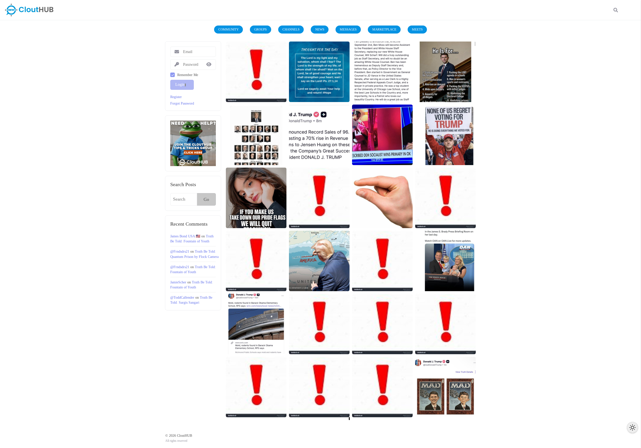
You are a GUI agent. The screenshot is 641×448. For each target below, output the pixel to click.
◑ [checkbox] (632, 427)
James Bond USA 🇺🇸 (185, 236)
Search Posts (183, 184)
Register (176, 97)
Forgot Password (182, 103)
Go (206, 199)
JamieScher (178, 282)
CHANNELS (290, 29)
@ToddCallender (182, 297)
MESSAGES (348, 29)
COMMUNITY (228, 29)
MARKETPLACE (384, 29)
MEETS (417, 29)
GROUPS (260, 29)
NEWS (319, 29)
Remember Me (187, 75)
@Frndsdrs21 (179, 251)
